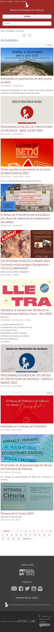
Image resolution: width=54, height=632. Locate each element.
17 (30, 535)
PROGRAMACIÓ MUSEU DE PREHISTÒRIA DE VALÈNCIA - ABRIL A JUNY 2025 (26, 129)
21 (49, 535)
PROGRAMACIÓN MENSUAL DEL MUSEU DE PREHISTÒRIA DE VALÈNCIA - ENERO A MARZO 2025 (27, 379)
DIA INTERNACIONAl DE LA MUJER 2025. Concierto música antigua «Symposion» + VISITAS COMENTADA (26, 264)
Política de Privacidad (9, 621)
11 (2, 535)
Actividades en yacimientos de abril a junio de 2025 (26, 80)
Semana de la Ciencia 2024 (17, 513)
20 (44, 535)
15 (21, 535)
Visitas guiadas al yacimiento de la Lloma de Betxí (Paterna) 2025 (25, 171)
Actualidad (10, 31)
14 (16, 535)
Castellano (9, 2)
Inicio (3, 31)
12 (7, 535)
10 (50, 531)
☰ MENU (27, 16)
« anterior (6, 531)
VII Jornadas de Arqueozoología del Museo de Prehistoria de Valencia (26, 467)
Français (23, 2)
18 (35, 535)
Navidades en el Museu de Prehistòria (24, 426)
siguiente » (27, 538)
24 (13, 538)
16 (25, 535)
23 (8, 538)
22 (3, 538)
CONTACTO (27, 582)
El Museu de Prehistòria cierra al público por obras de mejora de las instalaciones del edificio (25, 218)
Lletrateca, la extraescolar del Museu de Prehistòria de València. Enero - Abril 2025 (26, 312)
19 (39, 535)
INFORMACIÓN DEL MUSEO (27, 598)
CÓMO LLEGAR (27, 565)
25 (19, 538)
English (17, 2)
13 (11, 535)
